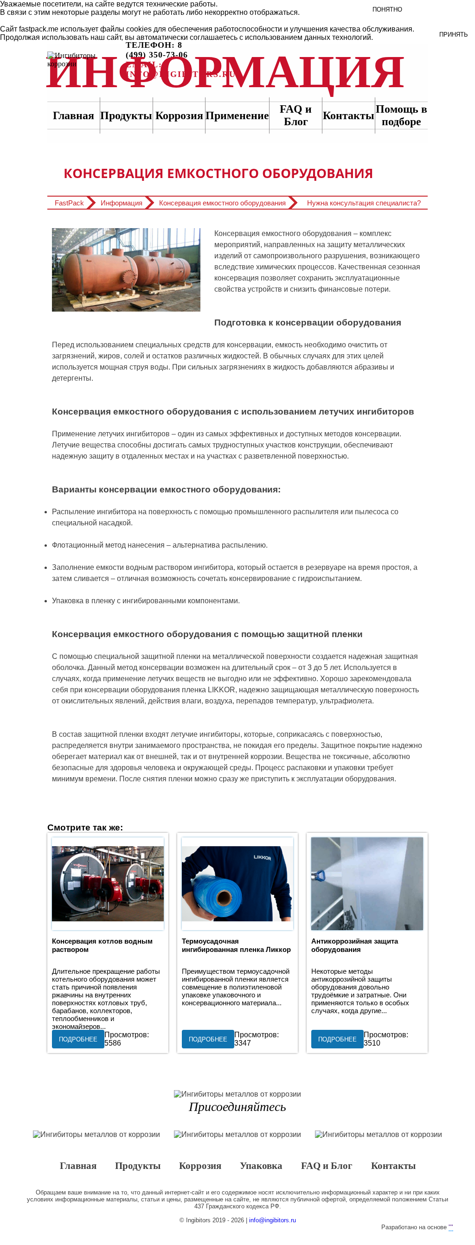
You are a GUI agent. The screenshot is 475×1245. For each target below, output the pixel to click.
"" (451, 1227)
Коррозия (179, 115)
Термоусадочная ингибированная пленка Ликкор (237, 883)
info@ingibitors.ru (272, 1220)
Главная (73, 115)
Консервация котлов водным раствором (107, 883)
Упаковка (261, 1166)
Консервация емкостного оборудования (222, 203)
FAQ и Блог (327, 1166)
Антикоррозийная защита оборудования (367, 883)
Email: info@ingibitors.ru (181, 69)
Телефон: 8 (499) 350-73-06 (157, 49)
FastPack (69, 203)
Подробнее (78, 1039)
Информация (85, 59)
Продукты (126, 115)
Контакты (348, 115)
